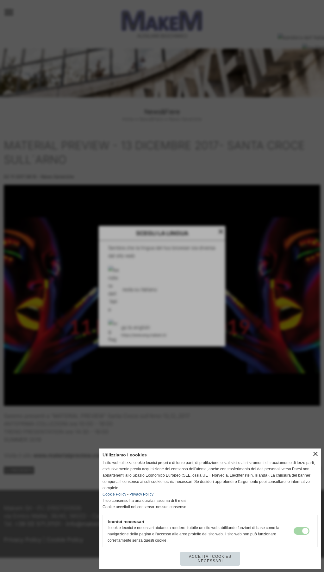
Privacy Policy (141, 494)
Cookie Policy (114, 494)
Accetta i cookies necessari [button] (210, 558)
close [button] (315, 454)
